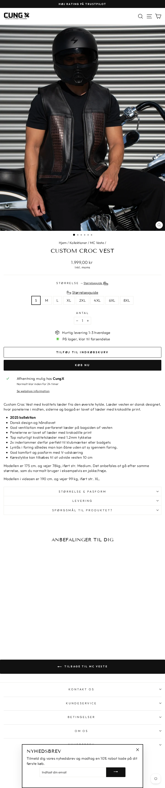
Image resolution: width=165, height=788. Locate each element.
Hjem (63, 243)
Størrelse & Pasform (82, 491)
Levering (82, 500)
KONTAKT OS (82, 689)
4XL (97, 300)
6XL (112, 300)
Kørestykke (19, 457)
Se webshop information (33, 391)
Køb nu (82, 365)
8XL (127, 300)
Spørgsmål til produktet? (82, 510)
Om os (81, 731)
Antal (82, 313)
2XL (82, 300)
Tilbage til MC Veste (85, 666)
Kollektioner (78, 243)
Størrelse (79, 283)
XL (69, 300)
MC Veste (97, 243)
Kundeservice (81, 703)
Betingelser (81, 717)
